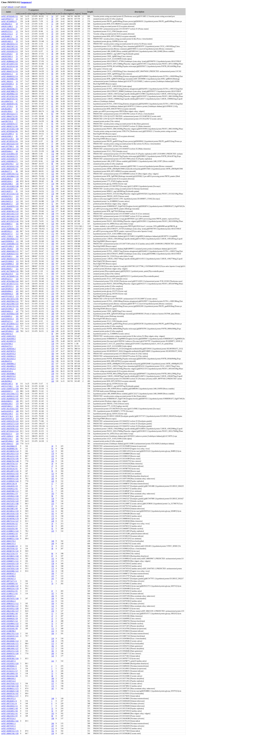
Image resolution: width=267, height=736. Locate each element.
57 (17, 124)
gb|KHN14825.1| (7, 41)
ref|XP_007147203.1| (8, 96)
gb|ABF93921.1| (6, 231)
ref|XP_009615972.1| (8, 698)
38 (52, 51)
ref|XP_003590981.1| (8, 79)
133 (52, 339)
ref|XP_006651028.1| (8, 644)
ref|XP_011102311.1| (8, 671)
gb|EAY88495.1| (6, 224)
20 (52, 36)
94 (17, 141)
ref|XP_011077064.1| (8, 466)
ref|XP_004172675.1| (8, 299)
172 (52, 234)
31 (17, 466)
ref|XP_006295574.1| (8, 376)
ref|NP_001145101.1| (8, 409)
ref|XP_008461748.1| (8, 733)
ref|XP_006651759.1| (8, 541)
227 (52, 379)
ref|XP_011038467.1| (8, 708)
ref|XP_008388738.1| (8, 616)
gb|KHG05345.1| (7, 371)
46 (17, 49)
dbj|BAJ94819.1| (7, 401)
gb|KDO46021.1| (7, 311)
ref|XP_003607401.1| (8, 211)
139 (52, 499)
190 (52, 274)
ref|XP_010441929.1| (8, 564)
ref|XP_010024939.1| (8, 486)
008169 (23, 7)
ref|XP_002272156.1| (8, 554)
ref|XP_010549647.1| (8, 621)
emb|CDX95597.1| (7, 419)
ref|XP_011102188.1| (8, 536)
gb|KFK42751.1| (7, 346)
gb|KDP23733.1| (7, 31)
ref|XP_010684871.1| (8, 561)
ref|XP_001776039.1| (8, 271)
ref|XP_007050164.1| (8, 131)
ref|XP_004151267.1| (8, 504)
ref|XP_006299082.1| (8, 94)
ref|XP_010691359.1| (8, 336)
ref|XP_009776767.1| (8, 726)
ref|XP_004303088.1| (8, 571)
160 (52, 189)
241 (17, 479)
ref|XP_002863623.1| (8, 254)
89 (17, 119)
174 (17, 296)
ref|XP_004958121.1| (8, 696)
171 (52, 246)
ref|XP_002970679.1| (8, 351)
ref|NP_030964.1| (7, 436)
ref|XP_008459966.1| (8, 559)
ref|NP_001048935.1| (8, 219)
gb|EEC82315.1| (6, 434)
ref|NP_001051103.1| (8, 266)
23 (17, 31)
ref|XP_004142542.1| (8, 676)
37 (52, 506)
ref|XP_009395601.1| (8, 494)
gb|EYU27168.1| (7, 386)
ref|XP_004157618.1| (8, 683)
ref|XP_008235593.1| (8, 716)
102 (17, 166)
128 (17, 209)
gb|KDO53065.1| (7, 56)
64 (17, 64)
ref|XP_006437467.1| (8, 46)
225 (17, 279)
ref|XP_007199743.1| (8, 141)
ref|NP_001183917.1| (8, 341)
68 (17, 151)
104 (17, 139)
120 (52, 161)
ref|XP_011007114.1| (8, 681)
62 (52, 89)
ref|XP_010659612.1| (8, 356)
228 (17, 476)
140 (17, 184)
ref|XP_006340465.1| (8, 701)
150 (52, 561)
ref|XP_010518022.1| (8, 601)
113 (52, 159)
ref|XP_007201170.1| (8, 306)
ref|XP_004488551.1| (8, 539)
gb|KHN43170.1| (7, 69)
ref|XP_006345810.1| (8, 706)
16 (17, 534)
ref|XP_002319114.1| (8, 66)
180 (17, 294)
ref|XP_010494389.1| (8, 244)
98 (17, 171)
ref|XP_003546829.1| (8, 691)
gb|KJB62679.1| (6, 361)
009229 (10, 7)
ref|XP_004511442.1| (8, 216)
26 (17, 36)
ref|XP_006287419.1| (8, 99)
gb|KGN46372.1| (7, 201)
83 (52, 114)
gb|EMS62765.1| (7, 196)
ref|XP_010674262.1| (8, 713)
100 (52, 599)
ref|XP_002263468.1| (8, 546)
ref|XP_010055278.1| (8, 426)
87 (17, 106)
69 (52, 196)
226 (17, 289)
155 (52, 239)
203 (17, 286)
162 (17, 236)
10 (17, 39)
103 (17, 474)
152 (17, 226)
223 (52, 326)
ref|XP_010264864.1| (8, 624)
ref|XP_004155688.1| (8, 119)
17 (52, 484)
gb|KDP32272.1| (7, 279)
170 (17, 391)
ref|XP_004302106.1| (8, 524)
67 (17, 101)
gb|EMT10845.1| (7, 406)
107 (17, 144)
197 (52, 364)
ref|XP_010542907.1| (8, 189)
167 (52, 261)
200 (17, 314)
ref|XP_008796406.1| (8, 626)
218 (52, 374)
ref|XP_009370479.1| (8, 599)
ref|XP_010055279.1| (8, 421)
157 (17, 239)
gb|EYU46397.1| (7, 191)
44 (17, 94)
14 (52, 16)
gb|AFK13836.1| (7, 111)
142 (52, 221)
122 (17, 174)
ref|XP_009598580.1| (8, 666)
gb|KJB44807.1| (6, 36)
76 (17, 91)
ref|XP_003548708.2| (8, 519)
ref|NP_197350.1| (7, 106)
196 (17, 459)
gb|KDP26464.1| (7, 151)
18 (52, 446)
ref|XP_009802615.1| (8, 604)
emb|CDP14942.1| (7, 331)
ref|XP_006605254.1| (8, 589)
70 (17, 156)
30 (17, 54)
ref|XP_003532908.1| (8, 586)
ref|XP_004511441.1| (8, 214)
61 (52, 104)
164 (52, 264)
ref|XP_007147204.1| (8, 129)
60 (52, 74)
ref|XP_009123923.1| (8, 454)
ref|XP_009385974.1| (8, 479)
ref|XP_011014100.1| (8, 159)
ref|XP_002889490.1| (8, 229)
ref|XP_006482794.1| (8, 461)
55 (17, 56)
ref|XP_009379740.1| (8, 549)
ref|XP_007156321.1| (8, 431)
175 (52, 569)
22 (52, 31)
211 (52, 276)
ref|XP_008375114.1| (8, 521)
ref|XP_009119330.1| (8, 514)
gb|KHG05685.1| (7, 136)
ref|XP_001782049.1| (8, 276)
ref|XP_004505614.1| (8, 474)
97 (52, 134)
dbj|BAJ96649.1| (7, 269)
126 (52, 171)
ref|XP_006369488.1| (8, 374)
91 (17, 591)
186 (52, 279)
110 (17, 149)
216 (52, 291)
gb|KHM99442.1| (7, 294)
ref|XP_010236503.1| (8, 664)
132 (52, 179)
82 (17, 104)
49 (52, 59)
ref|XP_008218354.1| (8, 29)
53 (17, 69)
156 (52, 269)
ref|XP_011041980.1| (8, 576)
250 (17, 444)
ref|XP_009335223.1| (8, 114)
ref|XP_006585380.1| (8, 659)
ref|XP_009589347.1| (8, 574)
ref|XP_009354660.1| (8, 639)
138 (52, 641)
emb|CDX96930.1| (7, 241)
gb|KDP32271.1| (7, 321)
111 (17, 491)
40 (52, 54)
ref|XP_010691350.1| (8, 174)
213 (17, 324)
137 (17, 606)
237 (52, 284)
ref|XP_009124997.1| (8, 471)
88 (52, 121)
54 (17, 81)
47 (17, 506)
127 (17, 164)
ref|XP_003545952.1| (8, 609)
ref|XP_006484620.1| (8, 619)
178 (52, 349)
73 (52, 109)
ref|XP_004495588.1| (8, 491)
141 (17, 276)
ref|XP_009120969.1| (8, 674)
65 (52, 106)
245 (52, 324)
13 (17, 19)
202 (52, 311)
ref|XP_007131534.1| (8, 194)
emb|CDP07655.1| (7, 286)
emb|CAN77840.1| (7, 146)
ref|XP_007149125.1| (8, 369)
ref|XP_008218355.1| (8, 44)
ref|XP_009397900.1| (8, 606)
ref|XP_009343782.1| (8, 39)
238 (52, 299)
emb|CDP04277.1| (7, 19)
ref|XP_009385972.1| (8, 596)
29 (52, 21)
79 (52, 94)
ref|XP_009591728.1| (8, 484)
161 (17, 219)
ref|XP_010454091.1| (8, 711)
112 (52, 154)
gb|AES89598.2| (6, 209)
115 (52, 644)
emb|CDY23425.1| (7, 296)
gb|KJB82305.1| (6, 24)
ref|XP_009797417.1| (8, 379)
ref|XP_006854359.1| (8, 169)
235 (17, 326)
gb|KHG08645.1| (7, 179)
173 (17, 259)
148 (52, 214)
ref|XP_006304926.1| (8, 239)
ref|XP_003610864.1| (8, 176)
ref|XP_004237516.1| (8, 669)
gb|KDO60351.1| (7, 74)
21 (17, 26)
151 (52, 191)
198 (17, 401)
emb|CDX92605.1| (7, 84)
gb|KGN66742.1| (7, 334)
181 (17, 456)
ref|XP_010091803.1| (8, 161)
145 (17, 551)
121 (52, 174)
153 (52, 256)
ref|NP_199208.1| (7, 249)
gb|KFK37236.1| (7, 439)
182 (17, 224)
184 (17, 256)
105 (17, 471)
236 (52, 639)
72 (17, 189)
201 (17, 316)
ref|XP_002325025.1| (8, 359)
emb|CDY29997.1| (7, 134)
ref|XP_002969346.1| (8, 349)
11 (52, 24)
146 (52, 216)
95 (52, 124)
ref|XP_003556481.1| (8, 614)
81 (52, 131)
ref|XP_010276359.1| (8, 501)
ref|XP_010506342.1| (8, 728)
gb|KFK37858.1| (7, 59)
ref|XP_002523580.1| (8, 304)
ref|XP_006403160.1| (8, 251)
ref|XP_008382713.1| (8, 149)
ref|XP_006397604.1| (8, 301)
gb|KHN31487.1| (7, 384)
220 (17, 426)
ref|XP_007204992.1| (8, 21)
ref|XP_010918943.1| (8, 496)
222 (17, 429)
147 (52, 229)
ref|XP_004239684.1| (8, 446)
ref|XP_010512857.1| (8, 661)
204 (17, 281)
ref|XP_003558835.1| (8, 556)
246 (52, 331)
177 (52, 649)
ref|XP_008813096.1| (8, 649)
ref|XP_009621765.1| (8, 634)
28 (52, 44)
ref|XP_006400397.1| (8, 104)
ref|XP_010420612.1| (8, 489)
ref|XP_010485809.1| (8, 584)
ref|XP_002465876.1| (8, 206)
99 (52, 471)
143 (52, 209)
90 (17, 79)
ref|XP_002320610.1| (8, 156)
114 (52, 336)
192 (17, 306)
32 (52, 29)
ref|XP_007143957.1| (8, 64)
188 (17, 186)
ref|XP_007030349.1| (8, 16)
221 (17, 269)
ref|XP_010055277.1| (8, 424)
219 (17, 321)
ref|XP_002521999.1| (8, 49)
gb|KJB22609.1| (6, 109)
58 (17, 154)
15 (52, 491)
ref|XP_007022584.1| (8, 281)
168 (17, 389)
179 (52, 351)
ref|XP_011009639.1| (8, 481)
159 (52, 259)
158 (52, 564)
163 (52, 251)
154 (52, 266)
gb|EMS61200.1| (7, 404)
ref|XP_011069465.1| (8, 534)
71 (52, 76)
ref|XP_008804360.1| (8, 679)
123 (17, 201)
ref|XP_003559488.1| (8, 476)
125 (52, 169)
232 (17, 301)
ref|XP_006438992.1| (8, 366)
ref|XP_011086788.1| (8, 631)
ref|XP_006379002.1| (8, 329)
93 (17, 169)
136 (52, 201)
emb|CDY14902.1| (7, 246)
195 (52, 289)
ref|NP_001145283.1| (8, 186)
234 (52, 294)
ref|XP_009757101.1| (8, 703)
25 (17, 546)
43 (52, 81)
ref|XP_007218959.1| (8, 324)
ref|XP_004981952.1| (8, 656)
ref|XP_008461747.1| (8, 544)
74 (52, 149)
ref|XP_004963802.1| (8, 721)
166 (17, 229)
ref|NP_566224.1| (7, 81)
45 (17, 84)
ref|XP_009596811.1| (8, 723)
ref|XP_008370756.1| (8, 464)
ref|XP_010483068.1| (8, 516)
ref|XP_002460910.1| (8, 399)
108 (52, 151)
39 (52, 464)
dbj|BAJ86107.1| (7, 204)
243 (52, 316)
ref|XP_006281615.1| (8, 259)
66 (52, 96)
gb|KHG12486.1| (7, 26)
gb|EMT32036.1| (7, 181)
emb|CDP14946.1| (7, 441)
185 (17, 299)
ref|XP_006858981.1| (8, 364)
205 (17, 291)
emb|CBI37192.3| (7, 121)
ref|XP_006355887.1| (8, 509)
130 (52, 176)
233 (17, 196)
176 (52, 346)
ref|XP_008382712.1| (8, 126)
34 (17, 76)
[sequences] (26, 2)
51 (17, 86)
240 (52, 314)
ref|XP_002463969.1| (8, 339)
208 (52, 371)
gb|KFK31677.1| (7, 234)
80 (17, 126)
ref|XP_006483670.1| (8, 654)
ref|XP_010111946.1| (8, 394)
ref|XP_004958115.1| (8, 396)
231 (52, 309)
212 (17, 309)
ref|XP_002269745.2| (8, 354)
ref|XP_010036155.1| (8, 499)
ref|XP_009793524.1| (8, 718)
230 (52, 329)
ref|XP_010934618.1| (8, 646)
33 (17, 44)
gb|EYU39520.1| (7, 54)
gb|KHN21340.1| (7, 414)
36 (52, 39)
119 (52, 184)
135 (17, 246)
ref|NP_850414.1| (7, 444)
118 (17, 179)
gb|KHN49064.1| (7, 291)
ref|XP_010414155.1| (8, 526)
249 (52, 544)
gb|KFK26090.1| (7, 86)
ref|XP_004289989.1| (8, 449)
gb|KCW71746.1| (7, 416)
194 (17, 659)
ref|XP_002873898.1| (8, 91)
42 (17, 46)
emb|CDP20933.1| (7, 289)
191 (17, 199)
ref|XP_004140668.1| (8, 641)
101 (52, 111)
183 (17, 231)
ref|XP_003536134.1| (8, 469)
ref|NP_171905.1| (7, 236)
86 (17, 131)
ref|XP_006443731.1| (8, 71)
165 (17, 206)
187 (17, 396)
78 (17, 109)
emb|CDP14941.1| (7, 326)
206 (17, 266)
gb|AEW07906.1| (7, 344)
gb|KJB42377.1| (6, 171)
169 (52, 241)
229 (17, 501)
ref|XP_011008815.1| (8, 531)
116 (52, 156)
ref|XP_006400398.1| (8, 89)
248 (17, 461)
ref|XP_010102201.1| (8, 51)
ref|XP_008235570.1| (8, 459)
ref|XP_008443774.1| (8, 116)
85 (17, 136)
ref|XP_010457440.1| (8, 686)
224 (52, 304)
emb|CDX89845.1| (7, 264)
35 (17, 74)
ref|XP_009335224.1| (8, 144)
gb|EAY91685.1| (6, 256)
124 (52, 224)
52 (17, 111)
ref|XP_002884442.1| (8, 61)
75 (52, 119)
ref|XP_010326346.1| (8, 629)
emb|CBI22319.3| (7, 274)
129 (17, 211)
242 (52, 296)
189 (17, 181)
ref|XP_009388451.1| (8, 688)
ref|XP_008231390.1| (8, 611)
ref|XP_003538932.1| (8, 511)
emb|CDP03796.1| (7, 164)
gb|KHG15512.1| (7, 34)
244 (52, 306)
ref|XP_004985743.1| (8, 731)
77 (17, 121)
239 (17, 204)
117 (52, 166)
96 (52, 164)
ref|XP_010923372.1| (8, 651)
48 (17, 66)
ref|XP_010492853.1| (8, 506)
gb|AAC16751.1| (7, 226)
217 (52, 609)
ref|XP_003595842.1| (8, 314)
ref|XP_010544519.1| (8, 636)
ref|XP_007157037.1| (8, 221)
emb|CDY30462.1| (7, 309)
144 (52, 211)
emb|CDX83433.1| (7, 319)
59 (17, 41)
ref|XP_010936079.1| (8, 124)
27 (17, 34)
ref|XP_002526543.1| (8, 166)
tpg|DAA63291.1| (7, 411)
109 (17, 129)
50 (17, 674)
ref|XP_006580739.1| (8, 551)
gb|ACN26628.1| (7, 199)
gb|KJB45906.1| (6, 381)
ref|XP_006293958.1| (8, 429)
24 (52, 56)
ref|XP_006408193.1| (8, 76)
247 (17, 311)
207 (17, 409)
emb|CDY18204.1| (7, 261)
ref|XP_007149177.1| (8, 284)
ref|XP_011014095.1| (8, 154)
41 (52, 99)
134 (52, 194)
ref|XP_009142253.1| (8, 456)
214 (17, 419)
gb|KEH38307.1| (7, 391)
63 (52, 101)
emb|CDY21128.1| (7, 139)
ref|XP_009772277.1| (8, 581)
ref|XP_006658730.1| (8, 693)
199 (52, 301)
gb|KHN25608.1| (7, 184)
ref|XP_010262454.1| (8, 529)
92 (17, 99)
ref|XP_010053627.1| (8, 579)
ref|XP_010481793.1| (8, 566)
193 (17, 399)
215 (17, 416)
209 (52, 369)
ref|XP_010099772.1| (8, 389)
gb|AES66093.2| (6, 316)
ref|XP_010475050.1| (8, 569)
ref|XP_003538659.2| (8, 451)
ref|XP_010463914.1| (8, 591)
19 (17, 24)
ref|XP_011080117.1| (8, 594)
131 (17, 241)
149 (52, 236)
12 (17, 16)
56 (17, 89)
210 (52, 286)
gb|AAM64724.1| (7, 101)
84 (52, 146)
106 (17, 496)
